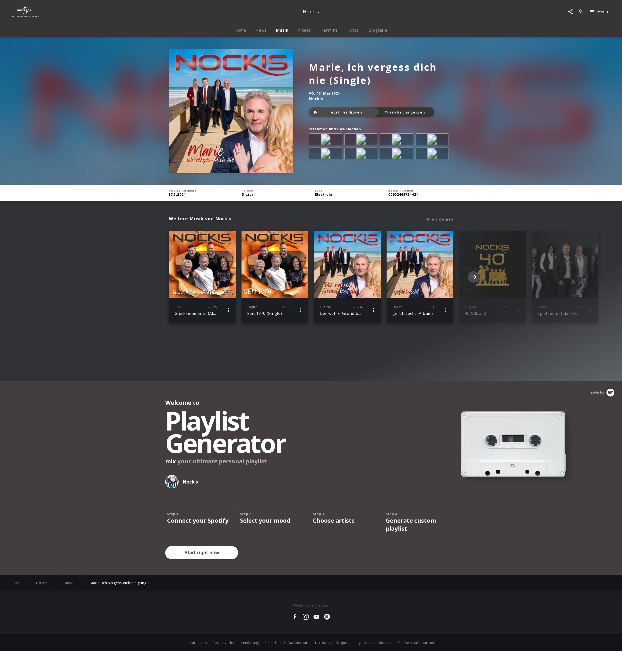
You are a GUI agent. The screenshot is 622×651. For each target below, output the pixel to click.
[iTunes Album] (326, 154)
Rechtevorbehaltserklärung (235, 642)
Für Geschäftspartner (415, 642)
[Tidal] (362, 154)
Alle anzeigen (440, 219)
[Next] (473, 277)
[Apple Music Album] (326, 140)
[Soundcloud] (397, 154)
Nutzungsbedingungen (334, 642)
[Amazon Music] (362, 140)
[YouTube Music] (433, 154)
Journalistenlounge (375, 642)
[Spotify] (397, 140)
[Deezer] (433, 140)
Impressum (197, 642)
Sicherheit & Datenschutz (287, 642)
